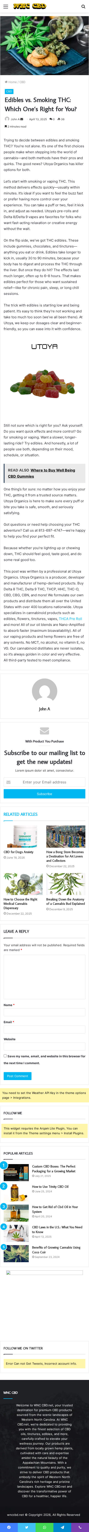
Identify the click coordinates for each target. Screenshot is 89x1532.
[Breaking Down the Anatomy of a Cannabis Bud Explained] (65, 884)
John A (15, 119)
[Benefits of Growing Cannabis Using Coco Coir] (16, 1253)
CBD (22, 82)
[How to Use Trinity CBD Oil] (16, 1192)
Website (10, 1039)
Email (9, 1022)
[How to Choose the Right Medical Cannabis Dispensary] (23, 884)
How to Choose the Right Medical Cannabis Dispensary (20, 903)
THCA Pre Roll (70, 619)
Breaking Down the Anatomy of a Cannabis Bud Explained (65, 901)
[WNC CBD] (29, 6)
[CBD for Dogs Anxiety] (23, 836)
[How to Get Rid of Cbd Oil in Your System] (16, 1213)
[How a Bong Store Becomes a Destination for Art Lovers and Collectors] (65, 836)
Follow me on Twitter (23, 1348)
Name (9, 1005)
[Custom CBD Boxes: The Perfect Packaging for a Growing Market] (16, 1172)
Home (12, 82)
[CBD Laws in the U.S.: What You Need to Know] (16, 1233)
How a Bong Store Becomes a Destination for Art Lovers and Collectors (65, 856)
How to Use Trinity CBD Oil (50, 1187)
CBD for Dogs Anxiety (18, 852)
